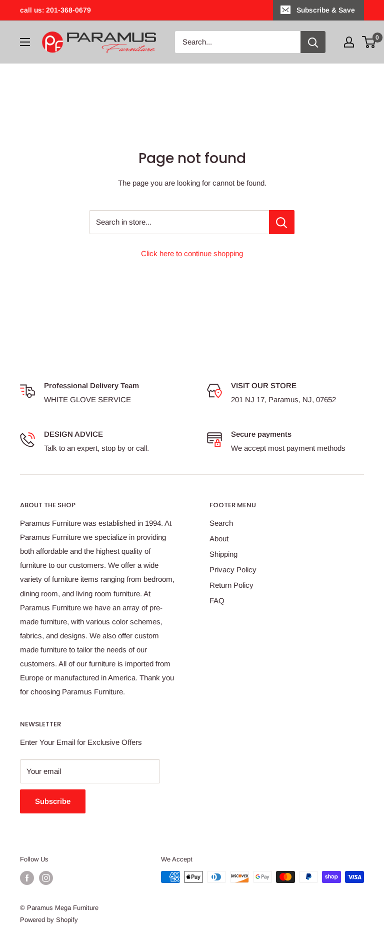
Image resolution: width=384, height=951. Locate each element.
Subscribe (52, 801)
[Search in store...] (281, 222)
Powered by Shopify (49, 919)
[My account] (349, 42)
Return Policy (232, 585)
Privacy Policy (233, 569)
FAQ (217, 600)
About (219, 538)
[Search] (313, 42)
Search (221, 523)
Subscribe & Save (325, 10)
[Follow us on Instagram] (46, 878)
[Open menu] (25, 42)
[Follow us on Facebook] (27, 878)
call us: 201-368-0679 (55, 10)
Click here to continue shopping (192, 253)
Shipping (224, 554)
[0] (369, 42)
